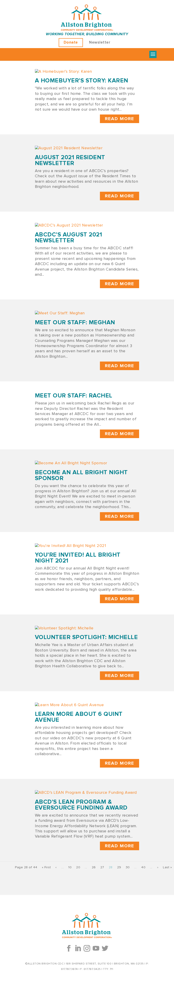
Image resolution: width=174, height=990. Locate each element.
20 (78, 867)
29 (119, 867)
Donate (71, 42)
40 (143, 867)
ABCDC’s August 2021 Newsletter (68, 237)
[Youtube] (96, 948)
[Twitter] (105, 948)
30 (128, 867)
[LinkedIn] (78, 948)
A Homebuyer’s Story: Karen (81, 81)
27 (102, 867)
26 (94, 867)
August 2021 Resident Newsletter (70, 160)
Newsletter (99, 42)
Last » (167, 867)
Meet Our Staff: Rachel (73, 396)
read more (119, 119)
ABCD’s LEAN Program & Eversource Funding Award (81, 805)
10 (70, 867)
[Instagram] (87, 948)
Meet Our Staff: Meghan (75, 322)
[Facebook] (68, 948)
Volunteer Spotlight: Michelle (86, 637)
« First (46, 867)
